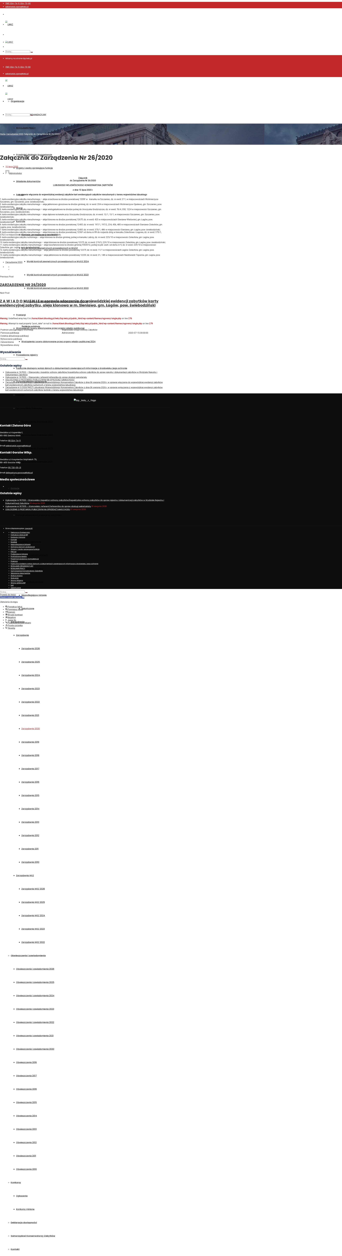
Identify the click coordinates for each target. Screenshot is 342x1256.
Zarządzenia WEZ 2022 (33, 942)
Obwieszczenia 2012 (26, 1142)
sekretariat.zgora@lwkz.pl (17, 6)
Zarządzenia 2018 (30, 755)
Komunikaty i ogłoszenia (28, 541)
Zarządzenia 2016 (30, 782)
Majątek (20, 394)
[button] (12, 597)
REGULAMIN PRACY (26, 127)
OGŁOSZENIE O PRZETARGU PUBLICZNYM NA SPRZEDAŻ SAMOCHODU (39, 380)
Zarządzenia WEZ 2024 (33, 915)
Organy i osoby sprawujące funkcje (34, 168)
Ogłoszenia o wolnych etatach (32, 555)
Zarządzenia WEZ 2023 (33, 928)
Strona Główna (17, 580)
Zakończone (27, 608)
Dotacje (15, 488)
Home (3, 134)
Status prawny (23, 141)
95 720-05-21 (14, 467)
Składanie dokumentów (28, 181)
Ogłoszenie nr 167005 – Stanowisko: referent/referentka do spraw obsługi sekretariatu (46, 377)
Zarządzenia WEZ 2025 (33, 902)
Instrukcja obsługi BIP (19, 535)
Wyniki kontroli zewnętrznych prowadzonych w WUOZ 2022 (58, 288)
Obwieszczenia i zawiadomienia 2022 (35, 1022)
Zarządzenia (22, 635)
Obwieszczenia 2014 (26, 1115)
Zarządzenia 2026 (30, 648)
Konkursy (16, 1182)
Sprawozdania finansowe (29, 408)
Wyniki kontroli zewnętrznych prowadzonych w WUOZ (49, 248)
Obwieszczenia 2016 (26, 1089)
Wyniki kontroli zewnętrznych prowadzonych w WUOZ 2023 (58, 274)
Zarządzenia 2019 (30, 742)
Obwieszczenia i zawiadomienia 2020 (35, 1049)
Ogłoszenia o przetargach (29, 568)
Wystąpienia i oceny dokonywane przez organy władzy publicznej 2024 (58, 341)
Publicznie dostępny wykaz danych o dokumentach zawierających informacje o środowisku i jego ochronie (71, 368)
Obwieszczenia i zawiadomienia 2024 (35, 995)
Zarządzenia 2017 (30, 768)
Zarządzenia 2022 (30, 701)
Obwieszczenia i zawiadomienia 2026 (35, 968)
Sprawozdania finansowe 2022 (37, 448)
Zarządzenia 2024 (30, 675)
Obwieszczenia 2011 (26, 1155)
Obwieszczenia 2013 (26, 1129)
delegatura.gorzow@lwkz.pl (19, 472)
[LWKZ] (9, 24)
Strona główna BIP (18, 583)
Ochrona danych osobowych (23, 547)
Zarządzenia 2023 (30, 688)
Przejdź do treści (8, 594)
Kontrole (20, 221)
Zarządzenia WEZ (25, 875)
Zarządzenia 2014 (30, 808)
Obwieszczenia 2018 (26, 1062)
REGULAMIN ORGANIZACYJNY (22, 566)
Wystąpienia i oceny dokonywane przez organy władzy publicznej (50, 328)
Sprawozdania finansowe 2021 (36, 461)
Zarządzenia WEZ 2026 (33, 888)
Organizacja (17, 101)
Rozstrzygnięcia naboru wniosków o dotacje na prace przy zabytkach (52, 501)
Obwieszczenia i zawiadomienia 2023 (35, 1009)
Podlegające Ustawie (32, 581)
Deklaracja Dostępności (20, 532)
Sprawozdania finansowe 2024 (37, 421)
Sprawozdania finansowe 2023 (37, 435)
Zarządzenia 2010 (30, 862)
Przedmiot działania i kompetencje (25, 559)
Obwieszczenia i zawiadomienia (28, 955)
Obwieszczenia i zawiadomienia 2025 (35, 982)
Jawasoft (28, 528)
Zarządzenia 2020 (30, 728)
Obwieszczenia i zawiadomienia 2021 (35, 1035)
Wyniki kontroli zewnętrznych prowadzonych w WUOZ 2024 (58, 261)
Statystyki (21, 475)
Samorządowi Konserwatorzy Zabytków (33, 1235)
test (12, 585)
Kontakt (15, 1249)
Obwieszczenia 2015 (26, 1102)
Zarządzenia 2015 (30, 795)
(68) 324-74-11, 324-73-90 (18, 3)
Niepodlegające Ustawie (34, 595)
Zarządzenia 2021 (30, 715)
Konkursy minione (25, 1209)
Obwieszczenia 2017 (26, 1075)
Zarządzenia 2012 (30, 835)
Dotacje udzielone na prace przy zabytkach (39, 515)
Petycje (13, 552)
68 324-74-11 (14, 440)
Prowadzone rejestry (27, 354)
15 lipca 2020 (11, 166)
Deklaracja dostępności (24, 1222)
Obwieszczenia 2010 (26, 1169)
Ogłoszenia (22, 1195)
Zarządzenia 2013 (30, 822)
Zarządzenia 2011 (30, 848)
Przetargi (21, 314)
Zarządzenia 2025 (30, 661)
